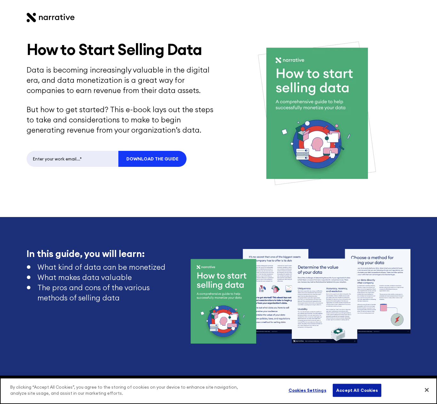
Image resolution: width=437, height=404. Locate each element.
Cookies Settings (307, 390)
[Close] (427, 390)
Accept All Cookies (357, 390)
